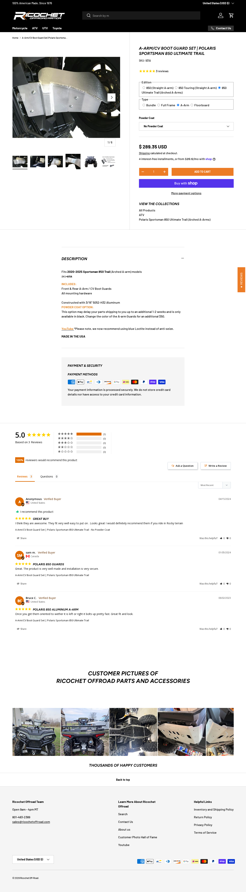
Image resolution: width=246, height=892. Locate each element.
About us (124, 829)
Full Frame (168, 105)
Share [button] (23, 538)
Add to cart (202, 171)
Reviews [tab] (22, 476)
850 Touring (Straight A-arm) (198, 88)
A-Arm (184, 105)
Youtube (124, 845)
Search (123, 814)
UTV (45, 28)
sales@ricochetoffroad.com (31, 821)
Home (15, 38)
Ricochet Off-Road (29, 878)
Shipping (144, 153)
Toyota (57, 28)
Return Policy (203, 817)
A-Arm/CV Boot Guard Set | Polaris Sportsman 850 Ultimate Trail (45, 38)
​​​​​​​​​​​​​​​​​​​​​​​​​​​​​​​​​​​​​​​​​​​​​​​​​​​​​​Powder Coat (146, 118)
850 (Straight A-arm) (159, 88)
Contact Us (125, 821)
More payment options (186, 193)
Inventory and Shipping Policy (214, 809)
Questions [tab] (46, 476)
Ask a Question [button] (185, 465)
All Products (147, 210)
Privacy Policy (203, 825)
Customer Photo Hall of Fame (137, 837)
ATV (35, 28)
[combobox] (141, 15)
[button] (231, 15)
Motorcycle (19, 28)
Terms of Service (205, 832)
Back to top (123, 779)
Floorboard (201, 105)
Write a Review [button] (218, 465)
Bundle (151, 105)
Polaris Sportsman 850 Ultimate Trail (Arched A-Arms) (174, 219)
